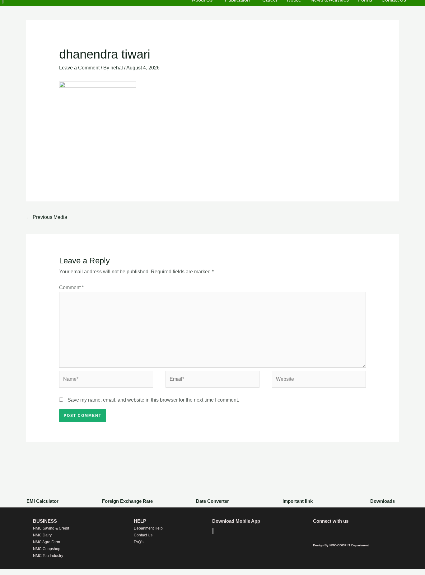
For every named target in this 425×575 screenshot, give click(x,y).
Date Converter (212, 501)
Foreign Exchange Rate (127, 501)
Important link (298, 501)
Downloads (382, 501)
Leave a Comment (79, 67)
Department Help (148, 528)
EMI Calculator (42, 501)
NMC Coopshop (46, 549)
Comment (71, 287)
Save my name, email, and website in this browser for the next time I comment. (153, 400)
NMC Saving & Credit (51, 528)
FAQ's (138, 542)
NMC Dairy (42, 535)
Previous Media (46, 217)
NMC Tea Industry (48, 556)
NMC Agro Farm (46, 542)
